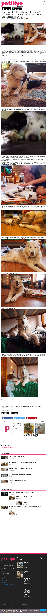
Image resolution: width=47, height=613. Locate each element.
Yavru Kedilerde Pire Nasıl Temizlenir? (17, 480)
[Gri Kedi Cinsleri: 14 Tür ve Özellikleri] (4, 457)
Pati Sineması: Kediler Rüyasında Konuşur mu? (26, 496)
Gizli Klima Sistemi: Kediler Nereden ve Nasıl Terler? (33, 502)
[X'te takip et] (3, 573)
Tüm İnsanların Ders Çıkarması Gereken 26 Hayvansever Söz (22, 462)
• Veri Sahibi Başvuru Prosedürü (7, 584)
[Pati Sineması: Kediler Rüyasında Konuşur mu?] (12, 498)
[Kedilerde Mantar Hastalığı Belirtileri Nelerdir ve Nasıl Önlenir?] (7, 429)
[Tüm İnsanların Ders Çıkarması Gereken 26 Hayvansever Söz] (4, 464)
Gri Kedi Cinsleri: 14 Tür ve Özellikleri (17, 456)
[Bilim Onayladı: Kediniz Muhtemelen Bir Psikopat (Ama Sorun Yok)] (4, 494)
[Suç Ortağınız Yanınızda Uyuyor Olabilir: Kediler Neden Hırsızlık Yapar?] (4, 507)
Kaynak (2, 397)
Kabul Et (42, 610)
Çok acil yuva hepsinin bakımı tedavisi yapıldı (27, 565)
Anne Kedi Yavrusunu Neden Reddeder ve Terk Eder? (21, 468)
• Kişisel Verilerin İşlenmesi (6, 578)
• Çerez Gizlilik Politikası (6, 580)
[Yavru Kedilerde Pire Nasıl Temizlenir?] (4, 481)
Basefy (11, 607)
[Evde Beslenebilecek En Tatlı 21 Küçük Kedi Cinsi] (4, 475)
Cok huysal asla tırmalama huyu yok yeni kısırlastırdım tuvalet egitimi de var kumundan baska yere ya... (27, 576)
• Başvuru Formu (4, 582)
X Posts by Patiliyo (35, 561)
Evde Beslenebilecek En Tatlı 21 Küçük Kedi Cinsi (20, 474)
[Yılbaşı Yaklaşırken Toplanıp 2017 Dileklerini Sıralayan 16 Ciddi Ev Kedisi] (35, 428)
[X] (42, 4)
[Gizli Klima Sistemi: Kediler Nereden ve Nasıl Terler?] (19, 503)
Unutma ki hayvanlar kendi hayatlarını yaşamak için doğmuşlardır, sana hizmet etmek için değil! (27, 590)
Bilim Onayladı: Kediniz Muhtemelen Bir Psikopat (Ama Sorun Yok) (24, 492)
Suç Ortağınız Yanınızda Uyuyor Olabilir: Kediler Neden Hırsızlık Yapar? (25, 506)
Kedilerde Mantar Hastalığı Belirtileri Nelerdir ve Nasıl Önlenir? (17, 425)
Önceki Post (3, 421)
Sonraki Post (43, 421)
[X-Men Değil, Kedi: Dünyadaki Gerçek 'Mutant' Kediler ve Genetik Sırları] (12, 512)
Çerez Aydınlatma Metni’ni (8, 611)
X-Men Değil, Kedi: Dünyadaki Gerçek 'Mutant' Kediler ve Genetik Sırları (29, 511)
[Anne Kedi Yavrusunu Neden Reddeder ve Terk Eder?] (4, 469)
